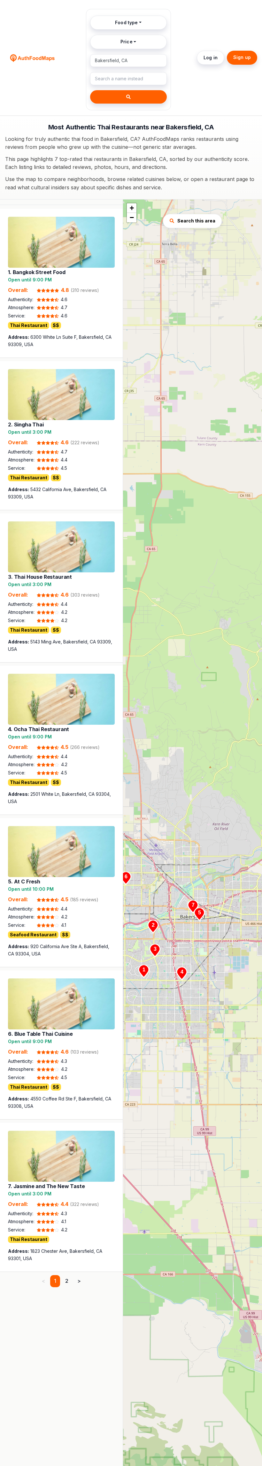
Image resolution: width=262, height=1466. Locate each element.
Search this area (196, 220)
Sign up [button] (242, 57)
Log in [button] (211, 57)
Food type (126, 22)
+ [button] (132, 208)
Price (126, 41)
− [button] (132, 217)
